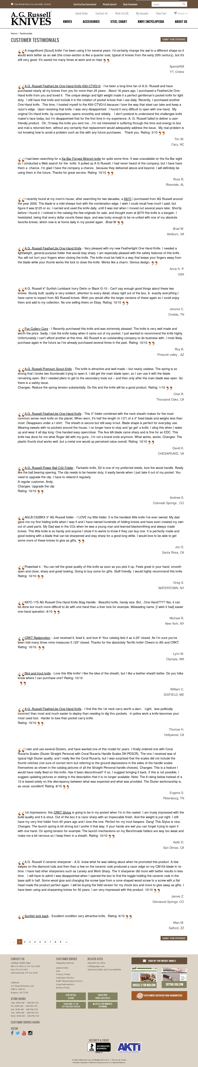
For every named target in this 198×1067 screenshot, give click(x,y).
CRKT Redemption (37, 637)
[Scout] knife (52, 50)
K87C (127, 198)
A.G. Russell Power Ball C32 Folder (49, 467)
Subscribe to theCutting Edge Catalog (71, 1005)
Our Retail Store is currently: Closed (32, 4)
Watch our (103, 1005)
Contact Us (102, 13)
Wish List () (121, 13)
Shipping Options (65, 962)
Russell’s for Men (96, 962)
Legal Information (65, 984)
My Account (142, 13)
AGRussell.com (84, 1060)
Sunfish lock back (37, 916)
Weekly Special (109, 4)
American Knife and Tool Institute (104, 969)
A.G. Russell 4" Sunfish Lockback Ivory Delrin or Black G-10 (66, 288)
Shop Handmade (130, 4)
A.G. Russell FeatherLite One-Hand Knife (53, 248)
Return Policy (63, 987)
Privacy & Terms (119, 1060)
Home (14, 33)
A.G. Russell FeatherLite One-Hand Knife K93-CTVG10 (63, 86)
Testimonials (26, 33)
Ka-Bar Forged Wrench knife (81, 158)
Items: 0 (182, 13)
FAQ (58, 971)
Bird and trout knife (38, 673)
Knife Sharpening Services (69, 981)
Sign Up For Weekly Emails (162, 960)
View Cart (161, 13)
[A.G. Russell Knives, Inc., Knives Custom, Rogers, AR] (99, 1048)
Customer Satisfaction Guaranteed (162, 995)
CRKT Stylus (62, 812)
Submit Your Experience (173, 39)
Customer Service (65, 977)
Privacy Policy (63, 974)
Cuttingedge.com (96, 966)
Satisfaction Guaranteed (84, 4)
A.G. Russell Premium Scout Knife (48, 368)
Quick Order (81, 13)
